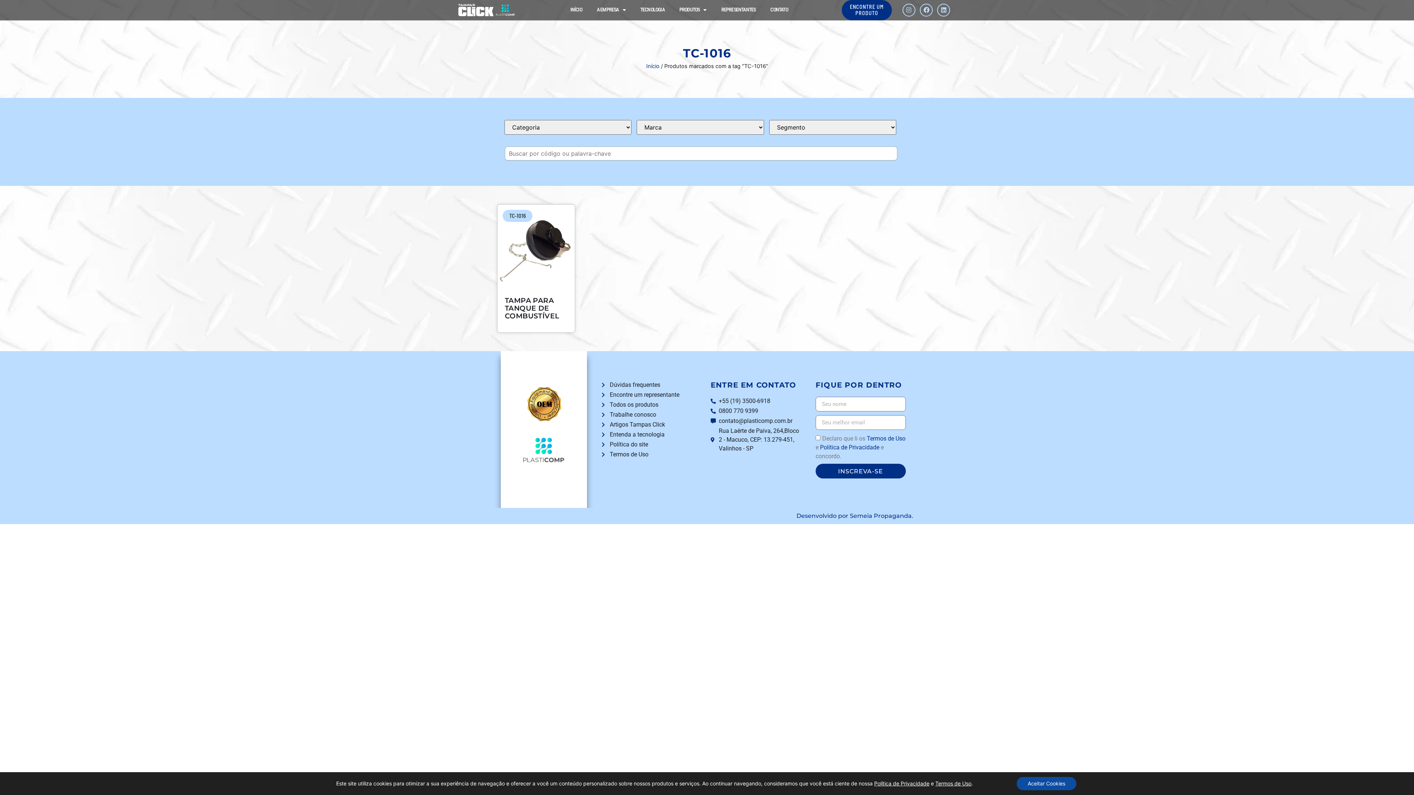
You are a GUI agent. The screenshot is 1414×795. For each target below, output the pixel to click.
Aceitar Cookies (1046, 783)
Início (576, 10)
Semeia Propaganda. (881, 515)
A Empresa (608, 10)
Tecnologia (652, 10)
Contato (779, 10)
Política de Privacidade (849, 447)
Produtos (689, 10)
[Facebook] (926, 10)
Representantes (738, 10)
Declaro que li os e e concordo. (860, 447)
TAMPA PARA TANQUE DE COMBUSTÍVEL (532, 308)
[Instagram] (909, 10)
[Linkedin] (943, 10)
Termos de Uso (886, 438)
